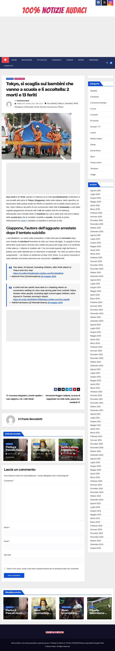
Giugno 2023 (95, 332)
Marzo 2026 (95, 209)
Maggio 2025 (95, 246)
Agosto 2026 (95, 191)
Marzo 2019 (95, 522)
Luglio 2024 (95, 284)
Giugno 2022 (95, 377)
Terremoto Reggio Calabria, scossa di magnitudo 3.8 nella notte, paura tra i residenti (62, 398)
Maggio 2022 (95, 380)
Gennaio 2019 (96, 529)
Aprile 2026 (95, 205)
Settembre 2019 (96, 500)
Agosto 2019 (95, 503)
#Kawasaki (28, 107)
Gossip (69, 60)
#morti (36, 107)
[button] (107, 63)
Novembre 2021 (96, 403)
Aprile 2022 (95, 384)
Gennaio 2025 (96, 261)
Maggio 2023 (95, 336)
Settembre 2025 (96, 231)
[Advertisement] (57, 36)
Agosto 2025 (95, 235)
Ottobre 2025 (95, 228)
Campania (94, 97)
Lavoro (93, 133)
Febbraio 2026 (96, 213)
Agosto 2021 (95, 414)
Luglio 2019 (95, 507)
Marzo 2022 (95, 388)
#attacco (61, 103)
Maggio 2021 (95, 425)
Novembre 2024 (96, 269)
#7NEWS (41, 299)
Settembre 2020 (96, 455)
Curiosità (57, 60)
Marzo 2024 (95, 299)
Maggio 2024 (95, 291)
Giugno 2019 (95, 511)
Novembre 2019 (96, 492)
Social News (95, 151)
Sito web (7, 555)
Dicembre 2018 (96, 533)
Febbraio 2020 (96, 481)
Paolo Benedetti (23, 101)
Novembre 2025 (96, 224)
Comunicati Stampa (98, 103)
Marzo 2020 (95, 477)
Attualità (42, 60)
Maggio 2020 (95, 470)
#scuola (43, 107)
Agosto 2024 (95, 280)
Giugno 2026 (95, 198)
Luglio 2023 (95, 328)
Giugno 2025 (95, 243)
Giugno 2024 (95, 287)
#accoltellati (52, 103)
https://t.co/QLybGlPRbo (25, 299)
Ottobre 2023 (95, 317)
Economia (94, 121)
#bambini (69, 103)
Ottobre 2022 (95, 362)
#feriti (76, 103)
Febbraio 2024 (96, 302)
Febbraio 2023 (96, 347)
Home (14, 60)
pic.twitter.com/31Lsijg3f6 (57, 299)
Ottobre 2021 (95, 407)
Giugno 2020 (95, 466)
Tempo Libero (95, 163)
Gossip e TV (95, 127)
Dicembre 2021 (96, 399)
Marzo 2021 (95, 433)
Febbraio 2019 (96, 526)
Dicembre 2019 (96, 488)
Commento (9, 481)
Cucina (93, 109)
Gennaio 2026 (96, 217)
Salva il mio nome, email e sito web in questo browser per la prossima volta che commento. (43, 569)
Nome (7, 527)
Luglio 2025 (95, 239)
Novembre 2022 (96, 358)
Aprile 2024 (95, 295)
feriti (23, 221)
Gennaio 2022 (96, 395)
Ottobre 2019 (95, 496)
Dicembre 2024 (96, 265)
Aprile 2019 (95, 518)
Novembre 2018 (96, 537)
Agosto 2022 (95, 369)
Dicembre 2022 (96, 354)
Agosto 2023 (95, 325)
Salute (93, 145)
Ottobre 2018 (95, 541)
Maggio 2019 (95, 515)
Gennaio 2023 (96, 351)
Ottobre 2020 (95, 451)
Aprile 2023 (95, 340)
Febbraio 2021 (96, 436)
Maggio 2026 (95, 202)
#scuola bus (52, 107)
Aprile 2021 (95, 429)
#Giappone (19, 107)
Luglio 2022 (95, 373)
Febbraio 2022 (96, 392)
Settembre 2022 (96, 366)
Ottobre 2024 (95, 272)
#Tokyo (60, 107)
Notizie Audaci (19, 78)
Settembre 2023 (96, 321)
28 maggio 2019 (48, 276)
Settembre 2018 (96, 544)
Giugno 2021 (95, 421)
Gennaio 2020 (96, 485)
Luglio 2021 (95, 418)
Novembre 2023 (96, 313)
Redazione (27, 60)
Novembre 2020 (96, 448)
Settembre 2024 (96, 276)
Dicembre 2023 (96, 310)
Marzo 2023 (95, 343)
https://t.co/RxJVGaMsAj (25, 273)
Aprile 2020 (95, 474)
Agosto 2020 (95, 459)
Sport (81, 60)
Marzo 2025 (95, 254)
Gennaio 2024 (96, 306)
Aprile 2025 (95, 250)
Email (7, 541)
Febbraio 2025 (96, 258)
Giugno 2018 (95, 548)
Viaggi (93, 175)
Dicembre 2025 (96, 220)
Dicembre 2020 (96, 444)
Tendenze (93, 60)
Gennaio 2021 (96, 440)
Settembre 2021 (96, 410)
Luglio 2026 (95, 194)
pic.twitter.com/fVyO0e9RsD (50, 273)
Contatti (8, 66)
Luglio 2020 (95, 462)
